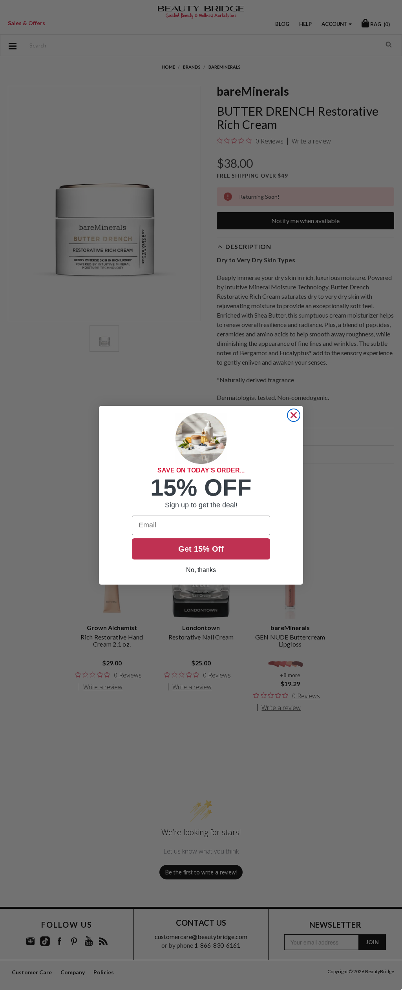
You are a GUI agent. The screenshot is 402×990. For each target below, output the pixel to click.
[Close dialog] (293, 415)
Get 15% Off (201, 549)
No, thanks (201, 570)
